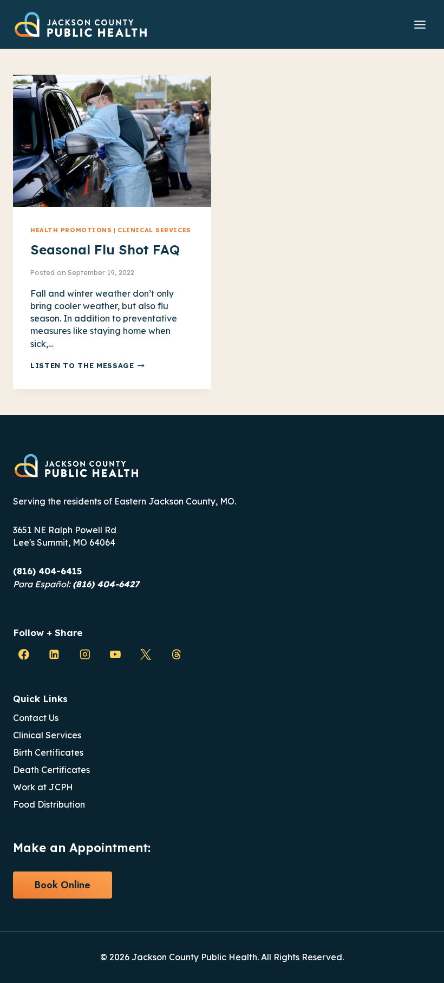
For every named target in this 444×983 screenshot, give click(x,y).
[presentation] (112, 141)
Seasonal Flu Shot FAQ (105, 249)
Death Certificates (51, 769)
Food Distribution (49, 804)
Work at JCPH (43, 787)
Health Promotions (71, 230)
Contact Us (35, 717)
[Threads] (176, 654)
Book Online (62, 885)
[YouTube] (115, 654)
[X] (145, 654)
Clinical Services (154, 230)
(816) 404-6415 (47, 571)
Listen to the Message (87, 365)
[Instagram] (85, 654)
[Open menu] (419, 24)
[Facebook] (24, 654)
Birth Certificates (48, 752)
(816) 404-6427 (106, 584)
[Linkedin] (54, 654)
